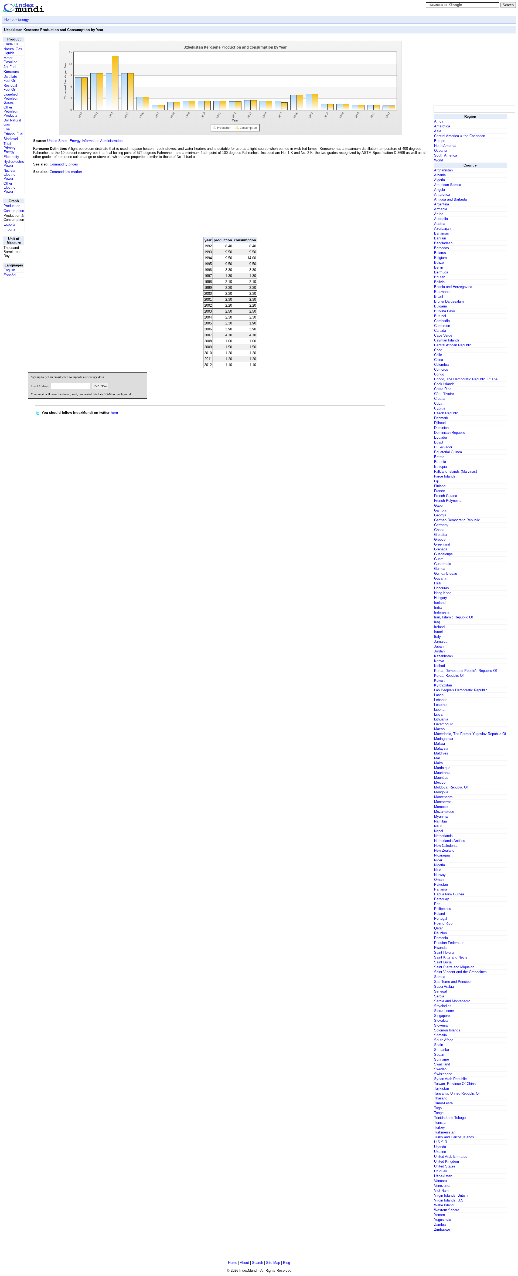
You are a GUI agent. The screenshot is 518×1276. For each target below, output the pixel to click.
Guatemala (442, 564)
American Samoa (447, 185)
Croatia (439, 399)
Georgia (440, 515)
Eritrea (439, 457)
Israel (438, 632)
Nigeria (439, 865)
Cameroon (442, 326)
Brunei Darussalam (449, 301)
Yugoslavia (442, 1220)
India (438, 607)
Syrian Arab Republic (450, 1079)
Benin (438, 267)
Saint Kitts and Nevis (450, 957)
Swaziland (442, 1064)
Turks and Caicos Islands (454, 1137)
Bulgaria (440, 306)
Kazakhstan (443, 656)
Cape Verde (443, 335)
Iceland (439, 603)
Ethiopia (440, 467)
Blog (286, 1263)
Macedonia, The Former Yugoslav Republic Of (470, 734)
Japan (439, 646)
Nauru (438, 826)
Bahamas (441, 233)
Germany (441, 525)
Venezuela (442, 1186)
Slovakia (441, 1020)
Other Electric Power (9, 187)
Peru (437, 904)
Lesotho (440, 705)
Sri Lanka (441, 1050)
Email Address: (40, 386)
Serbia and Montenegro (452, 1001)
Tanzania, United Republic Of (457, 1093)
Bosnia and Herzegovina (453, 287)
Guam (439, 559)
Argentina (441, 204)
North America (445, 146)
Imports (9, 229)
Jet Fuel (10, 67)
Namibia (440, 821)
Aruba (438, 214)
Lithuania (441, 719)
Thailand (440, 1098)
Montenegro (443, 797)
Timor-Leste (443, 1103)
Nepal (438, 831)
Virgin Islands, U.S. (449, 1200)
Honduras (441, 588)
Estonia (440, 462)
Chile (438, 355)
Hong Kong (442, 593)
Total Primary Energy (10, 148)
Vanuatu (440, 1181)
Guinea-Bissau (445, 573)
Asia (437, 131)
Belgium (440, 258)
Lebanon (440, 700)
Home (8, 20)
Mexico (439, 782)
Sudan (439, 1054)
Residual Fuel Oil (10, 87)
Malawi (439, 744)
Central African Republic (453, 345)
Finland (439, 486)
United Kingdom (446, 1161)
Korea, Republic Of (449, 675)
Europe (439, 141)
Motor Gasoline (10, 60)
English (9, 270)
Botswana (441, 292)
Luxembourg (443, 724)
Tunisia (439, 1123)
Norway (440, 875)
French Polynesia (447, 501)
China (438, 360)
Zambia (440, 1225)
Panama (440, 889)
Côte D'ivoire (444, 394)
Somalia (440, 1035)
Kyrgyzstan (443, 685)
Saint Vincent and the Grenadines (460, 972)
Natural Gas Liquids (13, 51)
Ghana (439, 530)
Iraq (437, 622)
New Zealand (444, 850)
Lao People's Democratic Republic (461, 690)
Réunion (440, 933)
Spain (438, 1045)
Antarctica (442, 126)
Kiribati (439, 666)
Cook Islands (444, 384)
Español (10, 275)
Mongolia (441, 792)
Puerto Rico (443, 923)
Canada (440, 331)
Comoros (441, 369)
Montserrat (442, 802)
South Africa (443, 1040)
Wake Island (444, 1205)
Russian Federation (449, 943)
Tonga (439, 1113)
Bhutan (439, 277)
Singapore (442, 1016)
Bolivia (439, 282)
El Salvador (443, 447)
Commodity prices (64, 164)
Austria (439, 224)
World (438, 160)
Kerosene (11, 72)
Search (257, 1263)
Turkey (439, 1127)
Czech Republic (446, 413)
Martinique (442, 768)
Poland (439, 914)
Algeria (439, 180)
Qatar (438, 928)
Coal (7, 129)
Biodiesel (11, 139)
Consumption (14, 211)
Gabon (439, 505)
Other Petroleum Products (11, 111)
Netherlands (443, 836)
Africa (438, 121)
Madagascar (443, 739)
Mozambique (444, 812)
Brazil (438, 297)
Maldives (441, 753)
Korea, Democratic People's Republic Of (465, 671)
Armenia (440, 209)
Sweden (440, 1069)
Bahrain (440, 238)
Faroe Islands (444, 476)
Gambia (440, 510)
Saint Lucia (443, 962)
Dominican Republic (449, 433)
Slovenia (441, 1025)
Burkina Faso (444, 311)
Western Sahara (446, 1210)
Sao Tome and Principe (452, 982)
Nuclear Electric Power (9, 174)
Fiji (436, 481)
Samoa (439, 977)
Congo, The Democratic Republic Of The (465, 379)
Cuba (438, 403)
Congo (439, 374)
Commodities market (66, 172)
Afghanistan (443, 170)
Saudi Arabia (444, 986)
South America (445, 155)
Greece (439, 539)
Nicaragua (442, 855)
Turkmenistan (444, 1132)
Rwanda (440, 948)
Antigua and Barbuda (450, 199)
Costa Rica (442, 389)
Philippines (442, 909)
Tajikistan (441, 1089)
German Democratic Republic (457, 520)
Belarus (440, 253)
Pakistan (441, 884)
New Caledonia (445, 846)
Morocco (441, 807)
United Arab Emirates (450, 1157)
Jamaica (440, 641)
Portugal (440, 918)
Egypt (438, 442)
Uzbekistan (443, 1176)
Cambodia (442, 321)
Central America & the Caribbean (459, 136)
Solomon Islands (447, 1030)
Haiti (437, 583)
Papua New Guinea (449, 894)
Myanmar (441, 816)
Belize (439, 262)
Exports (10, 224)
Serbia (439, 996)
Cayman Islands (446, 340)
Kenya (439, 661)
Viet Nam (441, 1191)
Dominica (441, 428)
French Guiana (445, 496)
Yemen (439, 1215)
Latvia (439, 695)
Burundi (440, 316)
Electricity (11, 157)
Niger (438, 860)
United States (444, 1166)
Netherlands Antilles (449, 841)
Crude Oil (11, 44)
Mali (437, 758)
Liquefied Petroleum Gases (11, 98)
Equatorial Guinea (448, 452)
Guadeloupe (443, 554)
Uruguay (440, 1171)
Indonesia (441, 612)
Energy (23, 20)
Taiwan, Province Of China (455, 1084)
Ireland (439, 627)
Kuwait (439, 680)
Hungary (440, 598)
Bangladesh (443, 243)
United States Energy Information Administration (84, 141)
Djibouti (440, 423)
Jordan (439, 651)
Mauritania (442, 773)
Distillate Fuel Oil (10, 79)
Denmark (441, 418)
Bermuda (441, 272)
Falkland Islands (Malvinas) (455, 471)
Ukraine (440, 1152)
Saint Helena (444, 952)
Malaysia (441, 748)
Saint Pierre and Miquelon (454, 967)
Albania (440, 175)
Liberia (439, 710)
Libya (438, 714)
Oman (439, 880)
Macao (439, 729)
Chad (438, 350)
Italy (437, 637)
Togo (438, 1108)
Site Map (273, 1263)
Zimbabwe (442, 1229)
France (439, 491)
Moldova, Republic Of (451, 787)
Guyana (440, 578)
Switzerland (443, 1074)
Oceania (440, 150)
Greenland (442, 544)
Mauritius (441, 778)
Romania (441, 938)
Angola (439, 190)
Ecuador (440, 437)
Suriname (441, 1059)
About (244, 1263)
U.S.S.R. (441, 1142)
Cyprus (439, 408)
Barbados (441, 248)
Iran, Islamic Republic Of (453, 617)
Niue (437, 870)
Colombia (441, 365)
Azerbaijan (442, 228)
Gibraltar (440, 535)
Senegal (440, 991)
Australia (441, 219)
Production (12, 206)
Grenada (440, 549)
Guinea (439, 569)
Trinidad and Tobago (450, 1118)
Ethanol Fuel (13, 134)
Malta (438, 763)
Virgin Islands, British (451, 1195)
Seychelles (442, 1006)
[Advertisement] (392, 196)
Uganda (440, 1147)
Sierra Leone (444, 1011)
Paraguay (441, 899)
